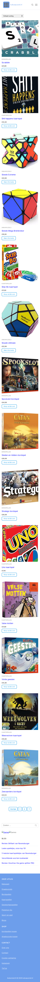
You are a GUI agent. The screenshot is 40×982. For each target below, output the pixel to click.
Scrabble (6, 62)
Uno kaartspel (8, 567)
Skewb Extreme (9, 175)
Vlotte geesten (8, 679)
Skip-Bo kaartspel (10, 287)
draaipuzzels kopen (9, 936)
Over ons (5, 948)
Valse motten (7, 623)
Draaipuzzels (6, 171)
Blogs (4, 920)
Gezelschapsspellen (10, 905)
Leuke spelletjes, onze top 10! (14, 848)
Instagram (6, 963)
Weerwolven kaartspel (11, 735)
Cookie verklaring (9, 958)
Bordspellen (6, 894)
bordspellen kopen (9, 931)
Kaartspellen (7, 115)
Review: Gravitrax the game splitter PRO (18, 863)
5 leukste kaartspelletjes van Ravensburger (19, 853)
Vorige (13, 809)
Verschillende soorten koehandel (15, 858)
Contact (5, 953)
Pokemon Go (7, 910)
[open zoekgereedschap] (32, 5)
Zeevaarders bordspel (11, 791)
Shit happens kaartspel (12, 118)
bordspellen (6, 59)
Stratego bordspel (10, 511)
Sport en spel (7, 915)
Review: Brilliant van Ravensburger (15, 843)
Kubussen (5, 884)
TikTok (4, 968)
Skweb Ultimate (8, 343)
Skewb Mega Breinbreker (13, 231)
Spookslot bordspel (10, 399)
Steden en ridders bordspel (14, 455)
